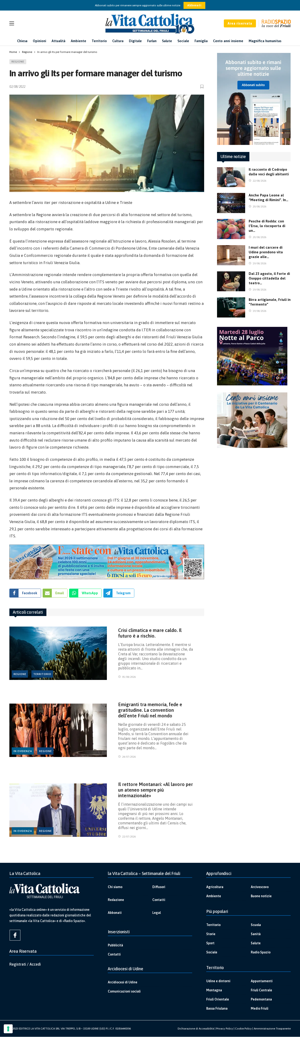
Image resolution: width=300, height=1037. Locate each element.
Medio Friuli (259, 1008)
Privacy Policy (224, 1028)
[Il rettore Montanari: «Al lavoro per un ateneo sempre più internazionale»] (58, 810)
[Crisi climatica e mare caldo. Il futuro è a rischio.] (58, 653)
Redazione (116, 900)
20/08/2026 (259, 206)
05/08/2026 (129, 677)
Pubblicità (115, 945)
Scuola (256, 925)
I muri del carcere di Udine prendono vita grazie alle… (266, 252)
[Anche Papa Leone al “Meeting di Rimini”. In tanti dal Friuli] (231, 203)
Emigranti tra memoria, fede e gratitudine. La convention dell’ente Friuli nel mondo (150, 710)
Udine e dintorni (218, 981)
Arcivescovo (260, 887)
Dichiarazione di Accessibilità (196, 1028)
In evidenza (23, 751)
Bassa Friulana (217, 1008)
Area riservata (240, 23)
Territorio (42, 674)
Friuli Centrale (261, 990)
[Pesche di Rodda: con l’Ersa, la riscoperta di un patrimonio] (231, 229)
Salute (256, 943)
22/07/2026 (129, 836)
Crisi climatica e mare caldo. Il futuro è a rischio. (150, 632)
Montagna (214, 990)
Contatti (158, 900)
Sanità (256, 934)
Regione (17, 61)
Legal (156, 913)
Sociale (211, 952)
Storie (210, 934)
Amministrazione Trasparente (272, 1028)
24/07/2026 (129, 756)
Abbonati (194, 5)
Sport (210, 943)
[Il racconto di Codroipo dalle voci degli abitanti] (231, 177)
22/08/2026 (259, 180)
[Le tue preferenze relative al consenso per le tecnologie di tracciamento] (8, 1028)
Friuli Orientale (217, 999)
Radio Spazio (260, 952)
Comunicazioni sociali (124, 991)
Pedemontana (261, 999)
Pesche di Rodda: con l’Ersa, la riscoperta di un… (267, 225)
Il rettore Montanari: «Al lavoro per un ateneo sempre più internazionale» (155, 790)
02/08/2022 (17, 87)
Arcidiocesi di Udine (122, 982)
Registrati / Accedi (25, 964)
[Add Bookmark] (202, 86)
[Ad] (106, 562)
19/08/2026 (259, 263)
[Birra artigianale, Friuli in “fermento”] (231, 307)
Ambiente (213, 896)
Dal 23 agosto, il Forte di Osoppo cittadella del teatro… (269, 278)
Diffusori (158, 887)
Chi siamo (115, 887)
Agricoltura (214, 887)
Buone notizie (261, 896)
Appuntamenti (262, 981)
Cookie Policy (243, 1028)
